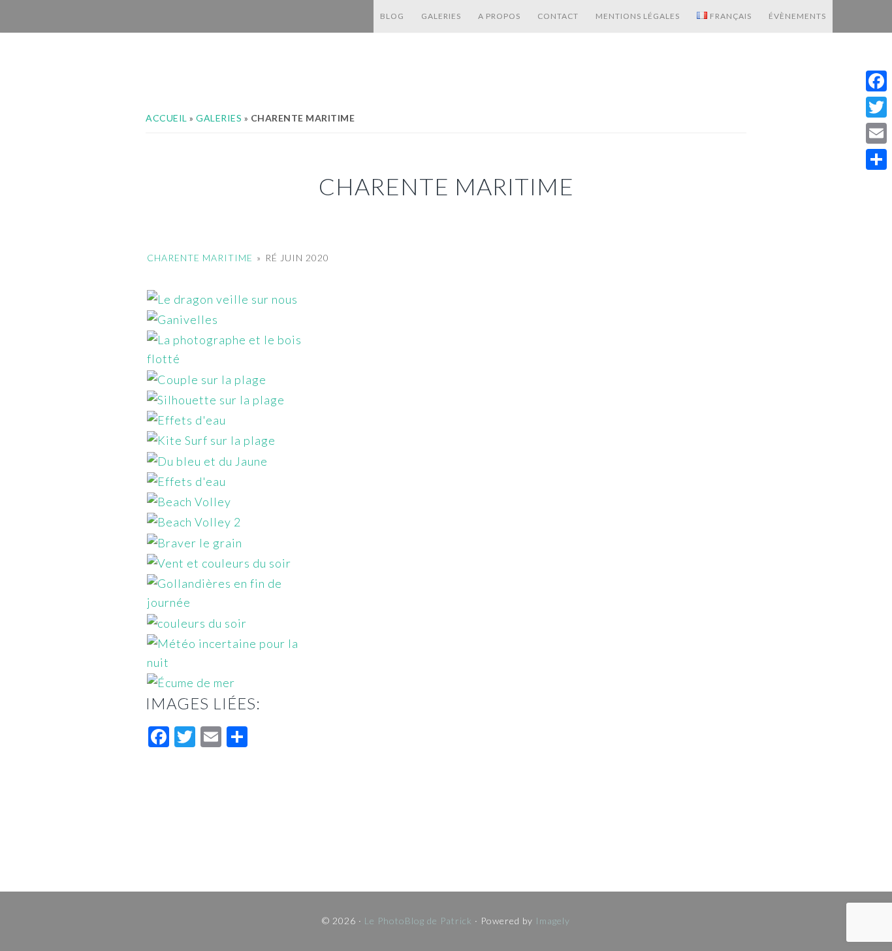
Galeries (219, 117)
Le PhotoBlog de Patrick (190, 16)
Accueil (166, 117)
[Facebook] (876, 81)
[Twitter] (876, 107)
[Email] (876, 133)
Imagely (552, 920)
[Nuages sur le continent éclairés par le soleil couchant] (446, 623)
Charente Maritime (200, 257)
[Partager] (876, 159)
